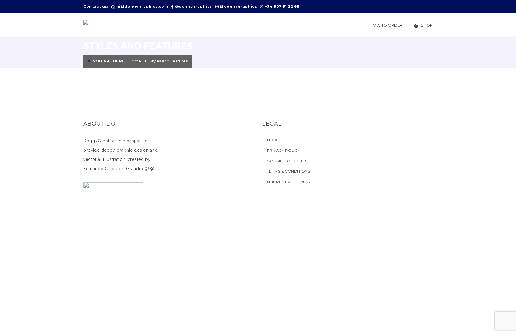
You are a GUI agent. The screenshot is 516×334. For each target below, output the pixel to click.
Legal (273, 140)
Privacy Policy (283, 150)
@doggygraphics (193, 6)
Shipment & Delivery (289, 181)
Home (135, 61)
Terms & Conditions (288, 171)
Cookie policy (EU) (287, 160)
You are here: (109, 61)
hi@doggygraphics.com (142, 6)
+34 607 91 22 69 (282, 6)
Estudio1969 (140, 168)
